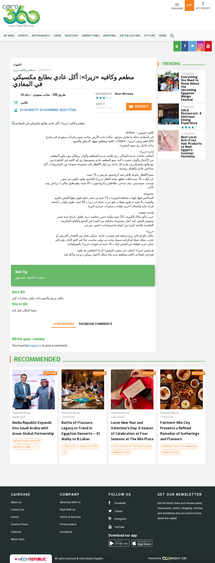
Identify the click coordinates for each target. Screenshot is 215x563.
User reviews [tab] (64, 324)
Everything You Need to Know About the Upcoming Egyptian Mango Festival (190, 88)
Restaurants (41, 35)
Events (23, 35)
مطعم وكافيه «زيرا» (24, 70)
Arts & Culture (129, 35)
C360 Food (69, 446)
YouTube (119, 527)
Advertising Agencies (27, 441)
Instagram (120, 518)
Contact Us (17, 509)
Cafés (57, 35)
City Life (149, 35)
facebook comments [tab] (95, 324)
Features (16, 531)
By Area (9, 35)
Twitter (118, 511)
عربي (189, 4)
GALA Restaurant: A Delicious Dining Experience (191, 116)
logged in (35, 345)
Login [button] (177, 46)
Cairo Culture (88, 446)
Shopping (109, 35)
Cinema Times (90, 35)
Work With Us (67, 509)
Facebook (120, 503)
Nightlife (71, 35)
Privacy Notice (68, 524)
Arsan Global (22, 447)
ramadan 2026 (121, 452)
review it (141, 106)
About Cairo (17, 539)
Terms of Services (70, 517)
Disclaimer (66, 531)
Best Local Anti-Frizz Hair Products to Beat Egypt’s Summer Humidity (191, 146)
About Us (16, 502)
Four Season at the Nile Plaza (131, 446)
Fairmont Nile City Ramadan (179, 446)
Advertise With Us (70, 502)
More (162, 35)
